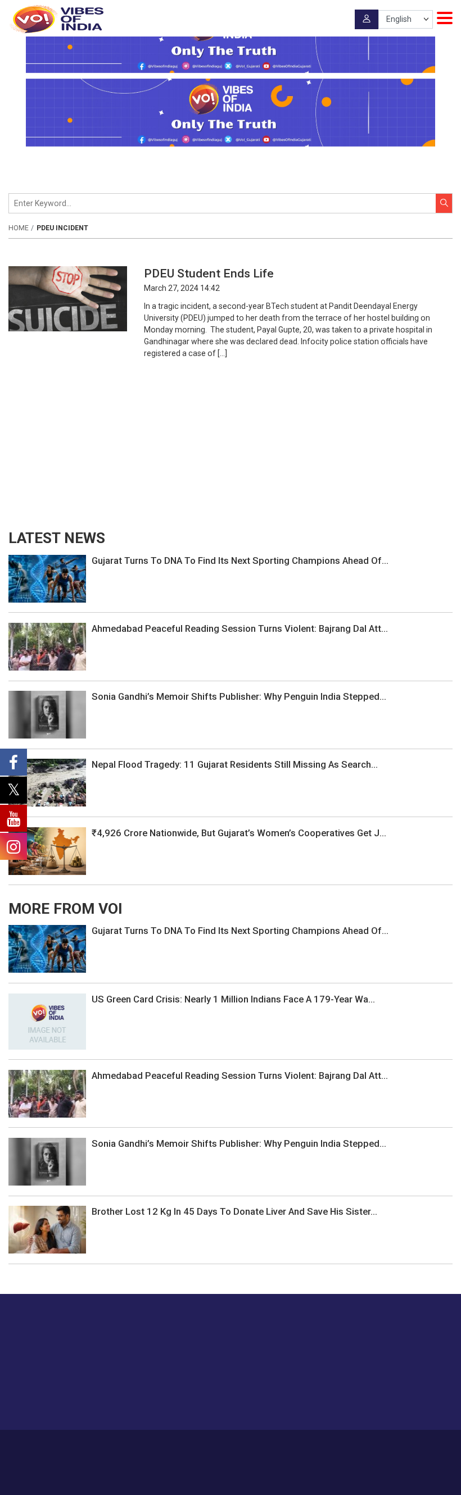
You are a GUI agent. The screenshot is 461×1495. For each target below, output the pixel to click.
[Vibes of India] (55, 19)
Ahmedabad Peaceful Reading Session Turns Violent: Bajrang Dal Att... (240, 628)
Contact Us (215, 1446)
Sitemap (346, 1446)
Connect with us (396, 1399)
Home (18, 228)
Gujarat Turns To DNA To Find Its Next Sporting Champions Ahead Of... (240, 560)
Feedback (257, 1446)
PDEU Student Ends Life (211, 273)
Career (140, 1446)
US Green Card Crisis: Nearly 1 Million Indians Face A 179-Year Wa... (233, 999)
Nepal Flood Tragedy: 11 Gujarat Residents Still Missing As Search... (235, 764)
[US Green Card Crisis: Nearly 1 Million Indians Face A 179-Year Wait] (47, 1020)
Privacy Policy (302, 1446)
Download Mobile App (230, 1478)
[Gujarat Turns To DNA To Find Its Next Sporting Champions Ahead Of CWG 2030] (47, 577)
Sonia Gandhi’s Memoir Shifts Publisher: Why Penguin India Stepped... (239, 696)
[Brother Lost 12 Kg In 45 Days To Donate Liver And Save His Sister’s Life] (47, 1228)
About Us (174, 1446)
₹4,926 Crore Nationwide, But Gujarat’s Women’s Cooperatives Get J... (239, 832)
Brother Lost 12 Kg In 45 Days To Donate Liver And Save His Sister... (234, 1211)
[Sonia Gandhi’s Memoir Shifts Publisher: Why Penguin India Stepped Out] (47, 713)
